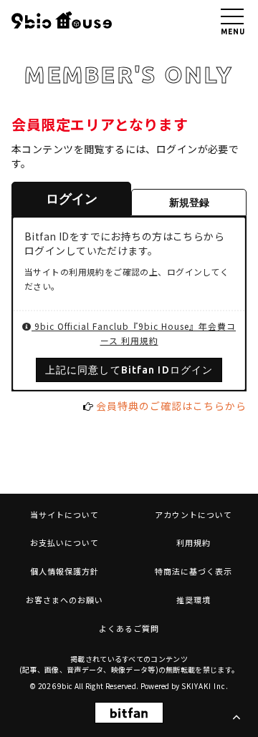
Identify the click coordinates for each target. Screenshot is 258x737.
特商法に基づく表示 (193, 571)
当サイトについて (64, 514)
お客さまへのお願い (64, 599)
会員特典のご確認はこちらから (171, 406)
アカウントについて (193, 514)
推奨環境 (193, 599)
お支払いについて (64, 542)
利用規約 (193, 542)
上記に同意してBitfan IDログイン (129, 370)
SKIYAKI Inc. (205, 685)
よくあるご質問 (129, 628)
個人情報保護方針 (64, 571)
